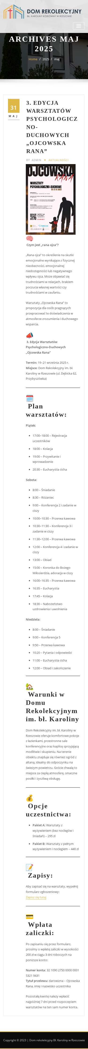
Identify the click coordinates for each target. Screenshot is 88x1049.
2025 (45, 59)
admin (33, 160)
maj (56, 59)
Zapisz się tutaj (36, 897)
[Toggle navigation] (78, 26)
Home (33, 59)
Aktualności (59, 160)
